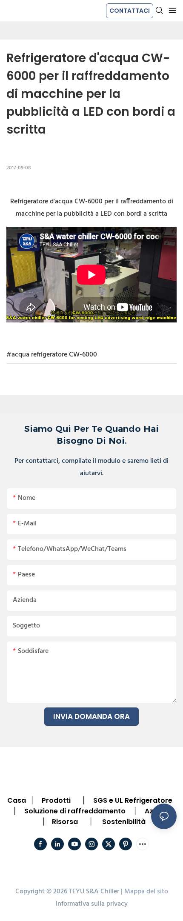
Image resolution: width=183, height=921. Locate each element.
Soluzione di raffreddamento (75, 811)
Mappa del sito (146, 891)
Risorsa (65, 822)
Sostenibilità (124, 822)
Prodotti (56, 800)
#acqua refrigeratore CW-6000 (51, 354)
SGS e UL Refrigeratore (132, 800)
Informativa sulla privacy (92, 904)
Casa (16, 800)
